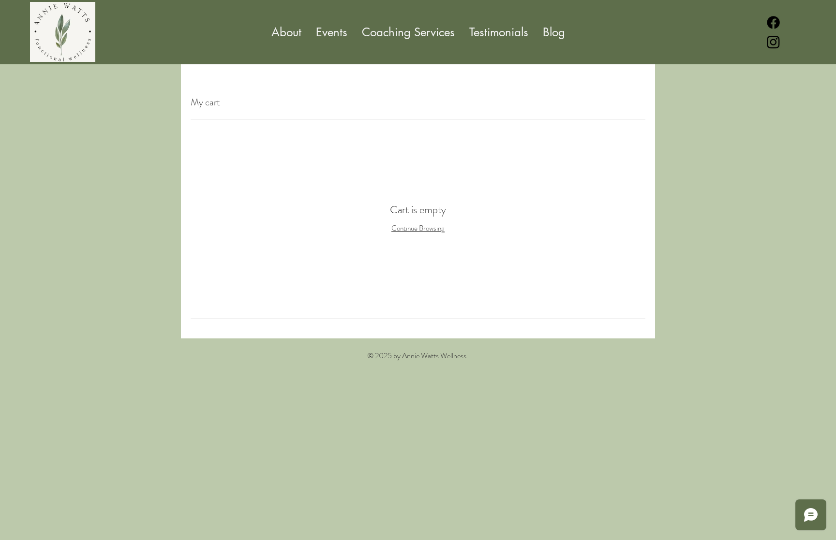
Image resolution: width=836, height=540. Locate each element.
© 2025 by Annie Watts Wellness (416, 355)
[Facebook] (773, 22)
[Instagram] (773, 41)
